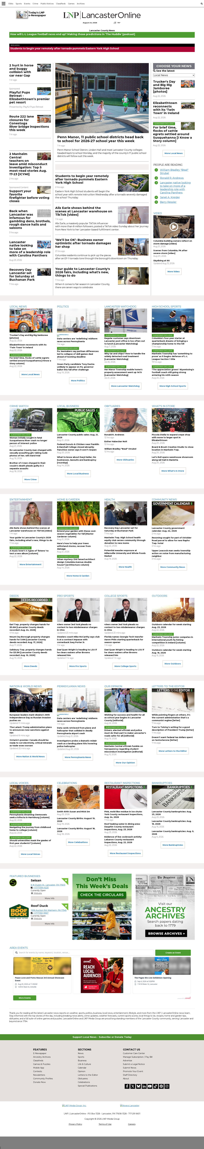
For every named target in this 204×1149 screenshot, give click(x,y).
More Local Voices (30, 854)
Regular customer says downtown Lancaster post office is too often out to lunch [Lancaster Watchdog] (124, 341)
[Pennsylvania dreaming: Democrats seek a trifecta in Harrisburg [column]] (31, 797)
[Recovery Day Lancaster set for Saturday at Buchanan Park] (44, 272)
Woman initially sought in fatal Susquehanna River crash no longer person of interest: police (28, 441)
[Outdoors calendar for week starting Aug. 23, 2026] (173, 610)
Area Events (19, 947)
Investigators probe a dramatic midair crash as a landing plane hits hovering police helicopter (77, 744)
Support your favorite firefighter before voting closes (29, 196)
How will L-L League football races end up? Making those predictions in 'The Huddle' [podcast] (72, 34)
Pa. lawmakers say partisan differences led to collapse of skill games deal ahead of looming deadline (78, 354)
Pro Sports (65, 595)
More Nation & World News (30, 756)
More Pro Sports (78, 666)
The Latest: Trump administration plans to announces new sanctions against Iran (31, 730)
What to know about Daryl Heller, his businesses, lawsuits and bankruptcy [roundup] (76, 460)
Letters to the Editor (168, 686)
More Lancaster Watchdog (125, 386)
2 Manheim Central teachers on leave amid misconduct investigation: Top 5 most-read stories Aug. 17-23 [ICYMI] (28, 164)
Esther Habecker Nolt (115, 441)
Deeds (14, 595)
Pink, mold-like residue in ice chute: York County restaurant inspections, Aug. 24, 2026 (123, 814)
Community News (164, 499)
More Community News (172, 567)
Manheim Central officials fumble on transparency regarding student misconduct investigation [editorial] (123, 749)
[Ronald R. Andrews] (125, 420)
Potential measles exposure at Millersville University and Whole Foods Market (125, 553)
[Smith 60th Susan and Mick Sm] (78, 797)
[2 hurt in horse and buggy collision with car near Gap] (44, 68)
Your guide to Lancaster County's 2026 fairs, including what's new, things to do (82, 272)
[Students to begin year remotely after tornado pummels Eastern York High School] (133, 183)
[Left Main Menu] (3, 3)
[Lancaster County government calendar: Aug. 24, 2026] (173, 513)
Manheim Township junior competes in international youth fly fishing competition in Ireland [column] (172, 640)
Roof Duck (39, 906)
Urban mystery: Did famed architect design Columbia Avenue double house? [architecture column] (76, 562)
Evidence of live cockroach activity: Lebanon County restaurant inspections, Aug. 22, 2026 (123, 840)
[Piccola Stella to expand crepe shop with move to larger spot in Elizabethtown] (173, 420)
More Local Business (78, 473)
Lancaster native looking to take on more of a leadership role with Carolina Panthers (175, 187)
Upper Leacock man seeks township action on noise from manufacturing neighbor (171, 553)
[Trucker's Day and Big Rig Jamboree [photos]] (188, 84)
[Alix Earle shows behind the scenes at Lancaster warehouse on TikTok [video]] (133, 215)
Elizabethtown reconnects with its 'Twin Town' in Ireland (166, 108)
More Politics (78, 380)
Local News (18, 306)
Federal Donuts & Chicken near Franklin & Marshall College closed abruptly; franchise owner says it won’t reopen (78, 447)
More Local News (174, 153)
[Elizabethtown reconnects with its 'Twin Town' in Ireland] (188, 105)
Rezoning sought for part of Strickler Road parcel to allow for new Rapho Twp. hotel (171, 540)
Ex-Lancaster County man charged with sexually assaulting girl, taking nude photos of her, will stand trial (31, 453)
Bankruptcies (162, 783)
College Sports (115, 595)
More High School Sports (173, 386)
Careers (131, 1124)
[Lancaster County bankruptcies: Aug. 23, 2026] (173, 797)
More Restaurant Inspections (125, 853)
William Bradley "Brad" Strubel (174, 171)
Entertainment (21, 499)
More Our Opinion (125, 762)
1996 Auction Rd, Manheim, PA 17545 (48, 910)
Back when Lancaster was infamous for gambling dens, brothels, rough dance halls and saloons (30, 219)
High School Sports (166, 306)
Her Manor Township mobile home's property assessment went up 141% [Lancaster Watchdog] (123, 372)
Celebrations (67, 783)
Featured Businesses (25, 876)
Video (157, 213)
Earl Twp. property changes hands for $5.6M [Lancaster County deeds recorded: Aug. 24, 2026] (30, 627)
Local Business (68, 406)
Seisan (36, 880)
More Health (125, 567)
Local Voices (19, 783)
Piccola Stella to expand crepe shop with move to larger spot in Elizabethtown (171, 437)
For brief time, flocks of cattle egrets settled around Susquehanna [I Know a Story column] (172, 134)
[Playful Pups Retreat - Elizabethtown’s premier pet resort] (44, 91)
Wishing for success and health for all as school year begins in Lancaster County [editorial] (124, 718)
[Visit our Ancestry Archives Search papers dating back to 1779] (165, 907)
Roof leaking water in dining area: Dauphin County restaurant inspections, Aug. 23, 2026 (122, 827)
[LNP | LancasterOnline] (102, 15)
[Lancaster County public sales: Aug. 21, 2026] (78, 420)
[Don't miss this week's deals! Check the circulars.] (101, 907)
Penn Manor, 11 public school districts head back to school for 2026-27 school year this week (100, 139)
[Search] (202, 3)
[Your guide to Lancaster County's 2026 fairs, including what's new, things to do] (133, 276)
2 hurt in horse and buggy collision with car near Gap (21, 70)
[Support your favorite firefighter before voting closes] (44, 190)
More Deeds (30, 666)
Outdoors (159, 595)
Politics (63, 306)
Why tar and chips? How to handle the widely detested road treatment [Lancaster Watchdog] (124, 356)
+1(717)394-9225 (41, 887)
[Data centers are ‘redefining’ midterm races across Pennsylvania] (78, 321)
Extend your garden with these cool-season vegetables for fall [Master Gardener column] (76, 534)
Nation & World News (26, 686)
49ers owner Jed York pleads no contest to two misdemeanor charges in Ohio (77, 627)
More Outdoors (173, 663)
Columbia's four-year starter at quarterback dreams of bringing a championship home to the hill (170, 341)
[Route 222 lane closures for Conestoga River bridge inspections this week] (44, 119)
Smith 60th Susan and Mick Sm (73, 811)
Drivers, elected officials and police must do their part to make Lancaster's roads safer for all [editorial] (125, 733)
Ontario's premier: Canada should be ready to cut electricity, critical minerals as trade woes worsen (31, 743)
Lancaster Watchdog (120, 306)
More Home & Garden (78, 576)
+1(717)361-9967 (40, 913)
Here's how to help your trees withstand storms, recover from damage (74, 546)
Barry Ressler (168, 202)
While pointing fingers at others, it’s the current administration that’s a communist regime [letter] (171, 718)
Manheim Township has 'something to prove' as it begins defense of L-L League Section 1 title (172, 356)
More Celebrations (78, 842)
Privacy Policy (75, 1124)
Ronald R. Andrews (172, 178)
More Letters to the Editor (173, 751)
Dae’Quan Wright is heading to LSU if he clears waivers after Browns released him (77, 652)
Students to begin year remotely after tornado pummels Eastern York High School (64, 48)
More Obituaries (125, 460)
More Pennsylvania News (78, 757)
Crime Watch (19, 406)
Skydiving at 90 (161, 260)
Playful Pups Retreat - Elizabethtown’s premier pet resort (29, 97)
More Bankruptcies (173, 845)
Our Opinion (113, 686)
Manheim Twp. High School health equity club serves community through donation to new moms (125, 540)
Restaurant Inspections (122, 783)
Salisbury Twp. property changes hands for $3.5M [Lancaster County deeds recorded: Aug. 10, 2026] (31, 652)
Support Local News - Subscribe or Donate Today (102, 1037)
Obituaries (112, 406)
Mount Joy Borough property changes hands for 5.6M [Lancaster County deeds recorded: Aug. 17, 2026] (30, 640)
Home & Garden (68, 499)
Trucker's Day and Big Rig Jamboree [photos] (164, 87)
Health (109, 499)
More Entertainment (30, 564)
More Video (174, 271)
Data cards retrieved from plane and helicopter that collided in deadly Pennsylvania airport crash (76, 731)
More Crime (30, 479)
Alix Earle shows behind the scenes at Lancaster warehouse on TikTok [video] (83, 211)
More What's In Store (173, 471)
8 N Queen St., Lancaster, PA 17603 (48, 885)
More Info (49, 898)
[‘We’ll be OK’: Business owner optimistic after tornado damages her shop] (133, 247)
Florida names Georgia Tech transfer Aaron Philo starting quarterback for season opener (123, 640)
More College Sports (125, 666)
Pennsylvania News (71, 686)
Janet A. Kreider (170, 197)
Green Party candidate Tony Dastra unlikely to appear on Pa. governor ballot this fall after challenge (75, 367)
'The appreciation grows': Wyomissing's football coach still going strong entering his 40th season (173, 372)
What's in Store (163, 406)
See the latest (165, 70)
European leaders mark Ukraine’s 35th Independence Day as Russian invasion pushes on (30, 718)
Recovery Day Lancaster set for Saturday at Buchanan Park (22, 275)
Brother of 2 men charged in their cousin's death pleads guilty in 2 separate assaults (28, 466)
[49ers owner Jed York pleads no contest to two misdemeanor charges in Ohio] (78, 610)
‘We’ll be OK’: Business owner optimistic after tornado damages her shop (83, 243)
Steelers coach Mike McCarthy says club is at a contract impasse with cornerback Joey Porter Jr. (78, 640)
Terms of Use (105, 1124)
